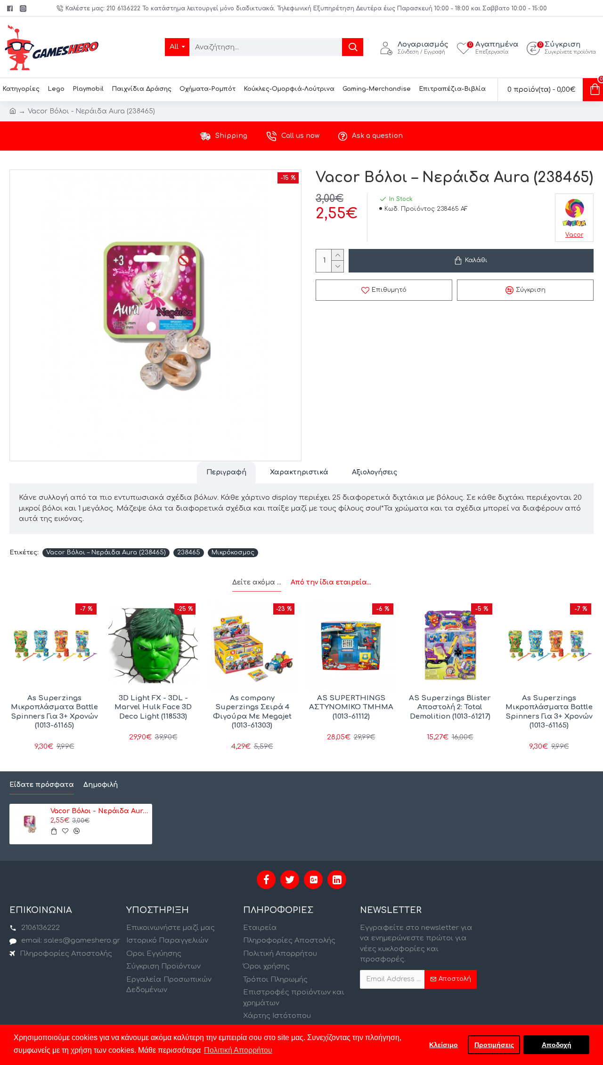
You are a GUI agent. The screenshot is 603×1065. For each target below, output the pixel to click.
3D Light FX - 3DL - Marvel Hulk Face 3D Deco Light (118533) (153, 707)
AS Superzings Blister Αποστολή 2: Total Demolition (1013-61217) (450, 707)
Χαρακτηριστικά (299, 472)
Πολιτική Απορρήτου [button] (238, 1050)
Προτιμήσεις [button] (494, 1045)
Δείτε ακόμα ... (256, 582)
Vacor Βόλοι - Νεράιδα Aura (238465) (99, 811)
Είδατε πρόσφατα (41, 784)
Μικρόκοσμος (233, 552)
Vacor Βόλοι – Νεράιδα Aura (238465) (106, 552)
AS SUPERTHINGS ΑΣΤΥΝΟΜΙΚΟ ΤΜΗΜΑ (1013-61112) (351, 707)
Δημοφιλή (100, 784)
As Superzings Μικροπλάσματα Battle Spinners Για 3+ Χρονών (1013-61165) (54, 712)
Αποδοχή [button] (556, 1045)
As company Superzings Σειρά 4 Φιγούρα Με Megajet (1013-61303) (252, 712)
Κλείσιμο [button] (443, 1045)
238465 (188, 552)
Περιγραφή (226, 472)
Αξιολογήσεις (374, 472)
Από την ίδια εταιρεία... (331, 582)
